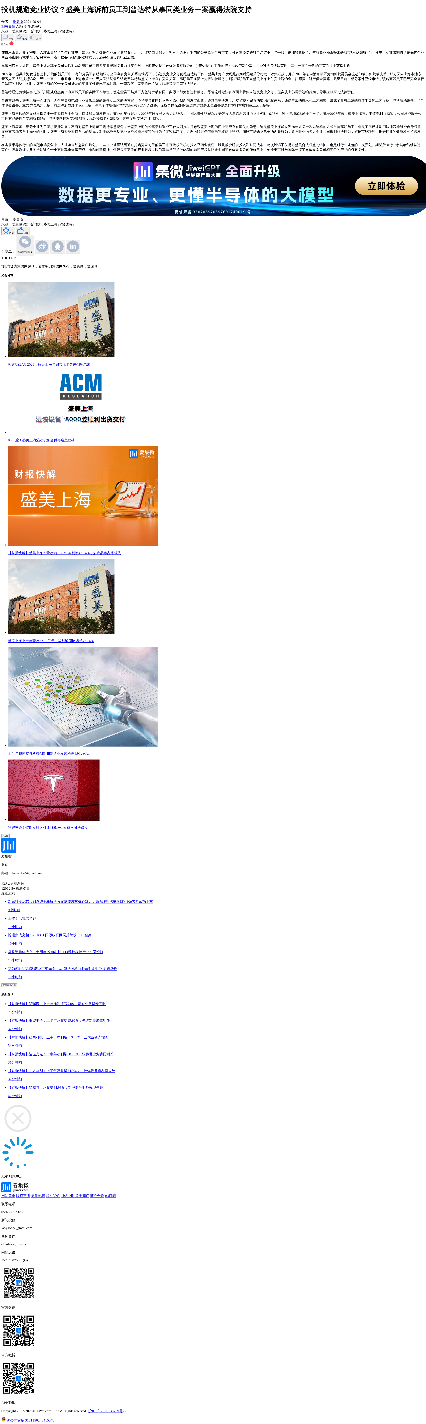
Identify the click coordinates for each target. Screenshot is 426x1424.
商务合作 (97, 1196)
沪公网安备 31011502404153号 (30, 1420)
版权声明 (23, 1196)
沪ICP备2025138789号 (105, 1411)
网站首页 (8, 1196)
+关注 (5, 836)
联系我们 (53, 1196)
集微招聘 (38, 1196)
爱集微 (18, 22)
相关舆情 (8, 26)
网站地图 (68, 1196)
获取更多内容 (9, 985)
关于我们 (82, 1196)
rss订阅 (110, 1196)
